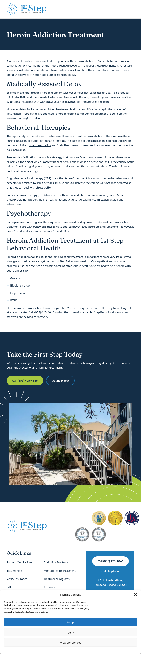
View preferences (70, 642)
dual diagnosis (16, 270)
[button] (135, 594)
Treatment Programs (57, 579)
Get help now (60, 380)
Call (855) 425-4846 (25, 380)
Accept (70, 622)
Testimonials (14, 570)
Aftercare (49, 587)
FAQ (9, 587)
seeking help (124, 308)
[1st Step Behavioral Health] (27, 9)
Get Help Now (110, 571)
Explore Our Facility (19, 562)
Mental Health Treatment (60, 570)
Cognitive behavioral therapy (25, 178)
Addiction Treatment (57, 562)
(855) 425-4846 (44, 312)
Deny (70, 632)
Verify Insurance (17, 579)
